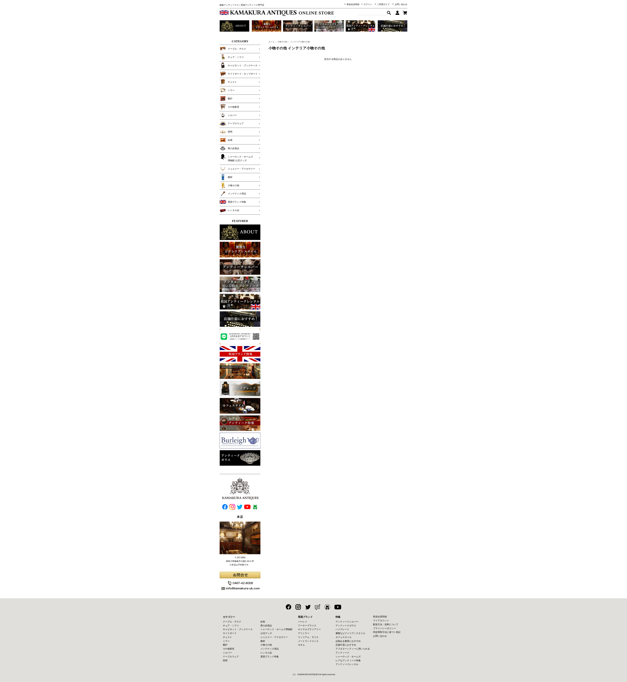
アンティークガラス (346, 625)
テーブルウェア (231, 656)
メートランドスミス (308, 641)
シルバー (227, 652)
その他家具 (228, 648)
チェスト (227, 637)
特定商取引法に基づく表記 (387, 632)
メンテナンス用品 (269, 648)
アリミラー (303, 633)
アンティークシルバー (347, 621)
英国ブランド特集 (269, 656)
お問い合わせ (401, 4)
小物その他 (282, 42)
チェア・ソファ (231, 625)
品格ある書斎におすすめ (348, 641)
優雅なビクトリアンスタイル (350, 633)
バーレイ (302, 621)
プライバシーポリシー (384, 628)
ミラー (226, 641)
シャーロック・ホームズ (348, 656)
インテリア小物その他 (300, 42)
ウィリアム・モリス (308, 637)
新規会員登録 (353, 4)
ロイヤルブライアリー (309, 629)
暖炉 (225, 644)
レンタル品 (266, 652)
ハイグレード (342, 629)
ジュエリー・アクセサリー (274, 637)
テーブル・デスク (232, 621)
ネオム (301, 644)
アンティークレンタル (347, 664)
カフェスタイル (344, 637)
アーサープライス (307, 625)
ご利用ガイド (383, 4)
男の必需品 (266, 625)
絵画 (262, 621)
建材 (262, 641)
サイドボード (230, 633)
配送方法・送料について (385, 624)
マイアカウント (381, 620)
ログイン (368, 4)
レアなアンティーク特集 (348, 660)
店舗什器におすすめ (346, 644)
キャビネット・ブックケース (238, 629)
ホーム (271, 42)
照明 (225, 660)
